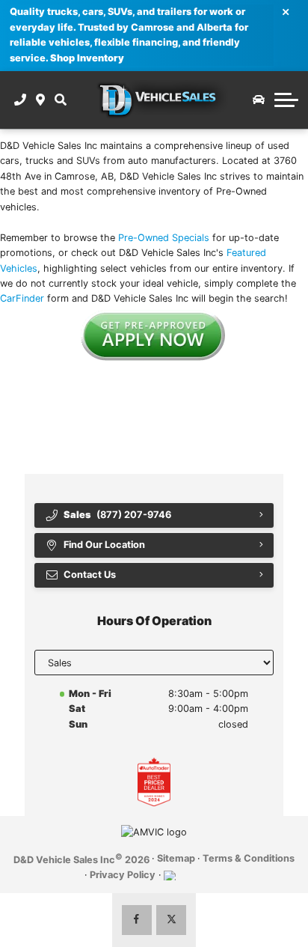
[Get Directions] (40, 99)
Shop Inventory (87, 58)
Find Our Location (104, 544)
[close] (286, 11)
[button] (60, 99)
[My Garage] (259, 100)
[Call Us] (20, 99)
